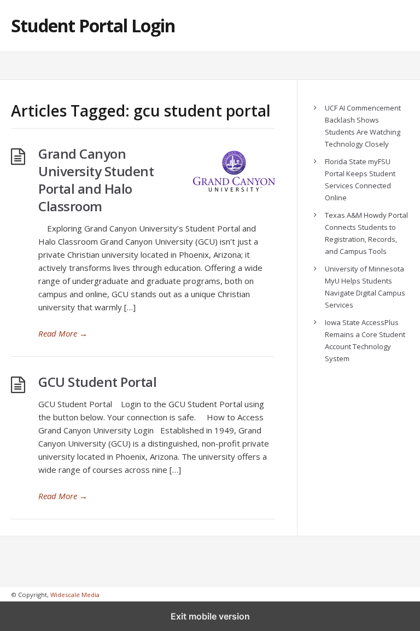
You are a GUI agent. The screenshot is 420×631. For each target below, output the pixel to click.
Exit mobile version (210, 616)
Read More (63, 333)
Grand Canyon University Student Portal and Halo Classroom (96, 179)
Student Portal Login (93, 25)
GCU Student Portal (97, 382)
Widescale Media (75, 595)
